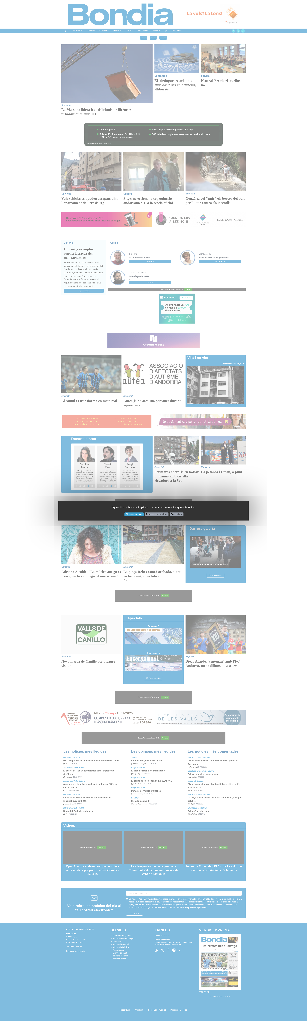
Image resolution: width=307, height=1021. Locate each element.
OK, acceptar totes (134, 514)
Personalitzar (176, 514)
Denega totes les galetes (156, 514)
